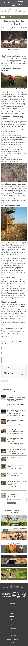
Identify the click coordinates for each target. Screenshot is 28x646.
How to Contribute (12, 639)
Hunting (7, 391)
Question (4, 355)
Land (12, 606)
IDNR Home (12, 628)
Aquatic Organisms (12, 619)
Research (11, 616)
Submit (5, 381)
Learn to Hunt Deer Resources (19, 153)
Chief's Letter (12, 635)
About (12, 624)
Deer (2, 391)
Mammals (12, 391)
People (12, 613)
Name (3, 346)
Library (13, 632)
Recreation (23, 27)
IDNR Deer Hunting (8, 158)
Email (2, 351)
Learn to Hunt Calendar (7, 148)
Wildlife (12, 610)
